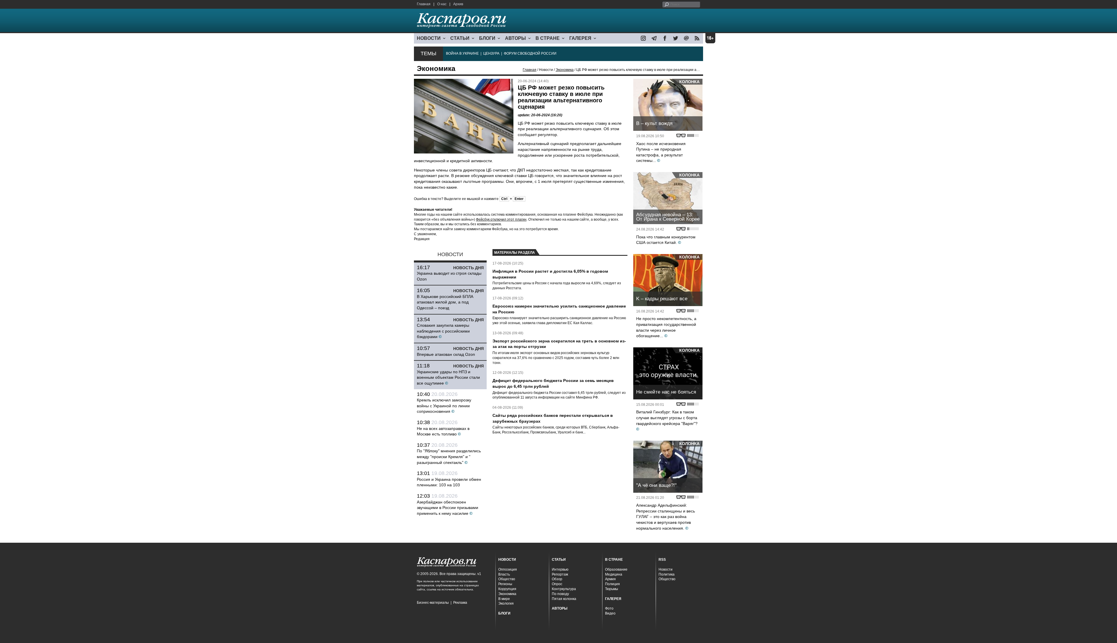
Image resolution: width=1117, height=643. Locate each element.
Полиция (612, 584)
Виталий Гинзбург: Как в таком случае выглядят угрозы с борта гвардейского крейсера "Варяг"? (667, 418)
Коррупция (507, 589)
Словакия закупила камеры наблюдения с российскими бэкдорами (443, 331)
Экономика (565, 70)
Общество (506, 579)
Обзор (557, 579)
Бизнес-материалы (433, 603)
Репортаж (560, 574)
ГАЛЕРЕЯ (580, 38)
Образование (616, 569)
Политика (667, 574)
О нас (442, 4)
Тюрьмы (611, 589)
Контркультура (564, 589)
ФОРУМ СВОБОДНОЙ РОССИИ (530, 53)
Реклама (460, 603)
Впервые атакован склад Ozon (446, 354)
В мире (504, 599)
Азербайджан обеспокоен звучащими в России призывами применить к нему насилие (447, 508)
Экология (506, 603)
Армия (610, 579)
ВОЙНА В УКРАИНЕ (462, 53)
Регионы (505, 584)
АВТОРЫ (515, 38)
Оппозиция (507, 569)
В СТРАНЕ (548, 38)
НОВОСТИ (429, 38)
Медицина (613, 574)
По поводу (560, 594)
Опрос (557, 584)
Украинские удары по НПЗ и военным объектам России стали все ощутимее (448, 377)
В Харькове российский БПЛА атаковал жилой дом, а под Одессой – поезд (445, 302)
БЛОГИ (487, 38)
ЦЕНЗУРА (491, 53)
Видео (610, 613)
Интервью (560, 569)
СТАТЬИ (459, 38)
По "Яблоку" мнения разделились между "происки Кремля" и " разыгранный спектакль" (449, 457)
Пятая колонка (564, 599)
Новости (666, 569)
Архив (458, 4)
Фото (609, 608)
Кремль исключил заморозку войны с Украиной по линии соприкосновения (444, 406)
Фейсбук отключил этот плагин (501, 219)
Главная (424, 4)
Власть (504, 574)
